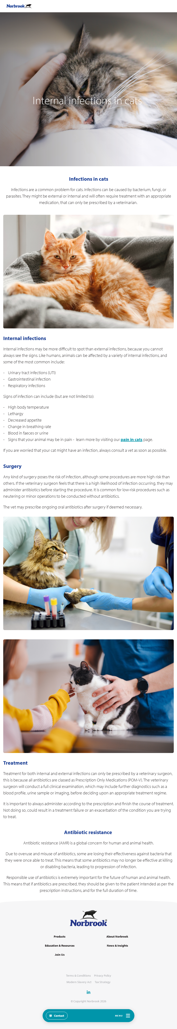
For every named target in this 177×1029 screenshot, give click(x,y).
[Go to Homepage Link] (19, 6)
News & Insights (117, 945)
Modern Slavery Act (79, 982)
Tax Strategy (103, 982)
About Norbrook (117, 936)
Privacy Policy (102, 975)
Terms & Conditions (78, 975)
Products (59, 936)
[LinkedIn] (88, 992)
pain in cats (131, 439)
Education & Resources (59, 945)
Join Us (60, 955)
